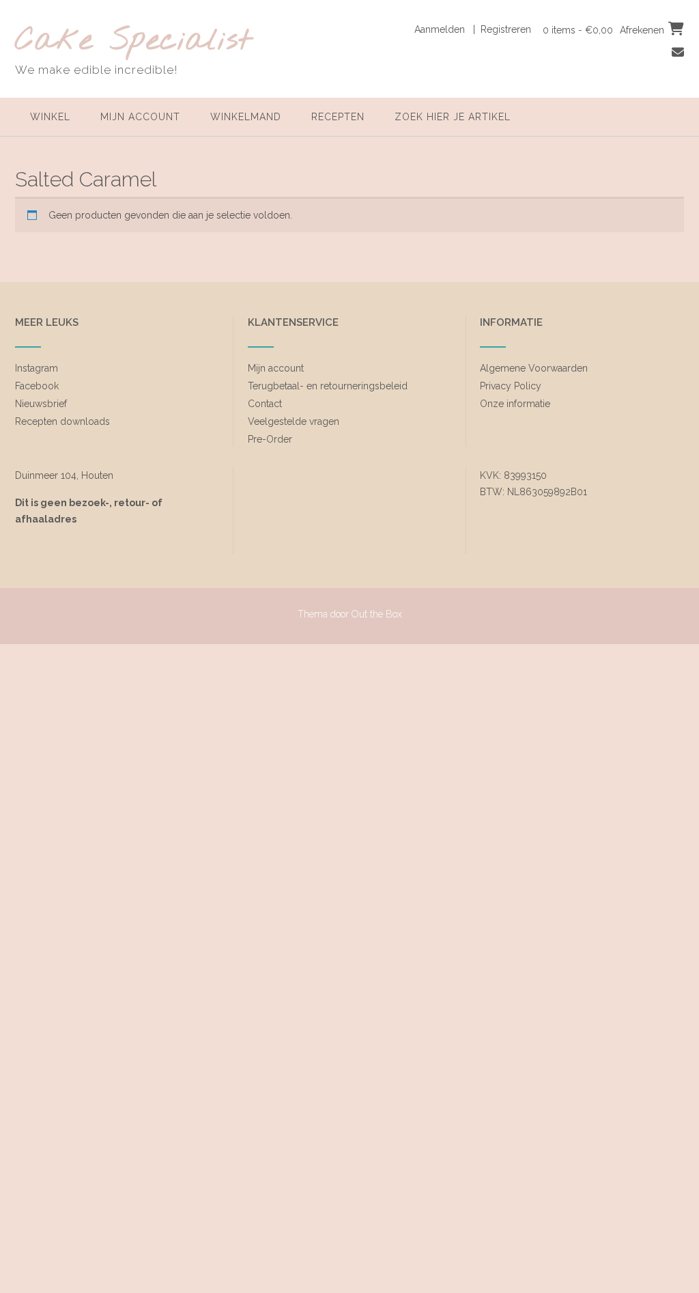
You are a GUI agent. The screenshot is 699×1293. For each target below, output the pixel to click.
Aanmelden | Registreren (472, 29)
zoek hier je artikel (453, 116)
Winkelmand (245, 116)
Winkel (50, 116)
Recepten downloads (62, 421)
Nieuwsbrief (41, 403)
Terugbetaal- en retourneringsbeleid (328, 385)
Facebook (37, 385)
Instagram (36, 368)
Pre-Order (270, 439)
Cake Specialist (133, 41)
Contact (265, 403)
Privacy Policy (510, 385)
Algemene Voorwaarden (534, 368)
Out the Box (377, 614)
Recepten (338, 116)
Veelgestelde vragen (293, 421)
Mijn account (140, 116)
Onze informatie (515, 403)
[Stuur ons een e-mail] (678, 52)
